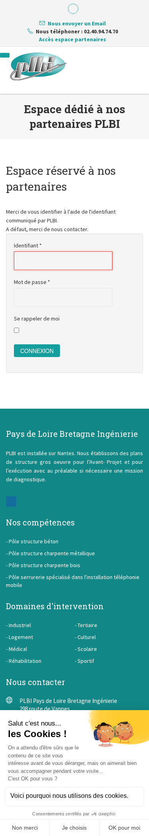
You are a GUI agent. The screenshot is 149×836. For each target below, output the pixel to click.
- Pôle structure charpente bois (43, 565)
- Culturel (85, 637)
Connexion (37, 351)
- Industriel (18, 625)
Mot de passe (32, 282)
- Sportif (84, 660)
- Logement (19, 637)
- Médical (16, 649)
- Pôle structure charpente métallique (50, 553)
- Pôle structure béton (32, 541)
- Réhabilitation (23, 660)
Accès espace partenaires (72, 39)
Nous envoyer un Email (77, 23)
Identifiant (28, 245)
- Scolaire (86, 649)
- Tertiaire (86, 625)
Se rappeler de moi (37, 318)
